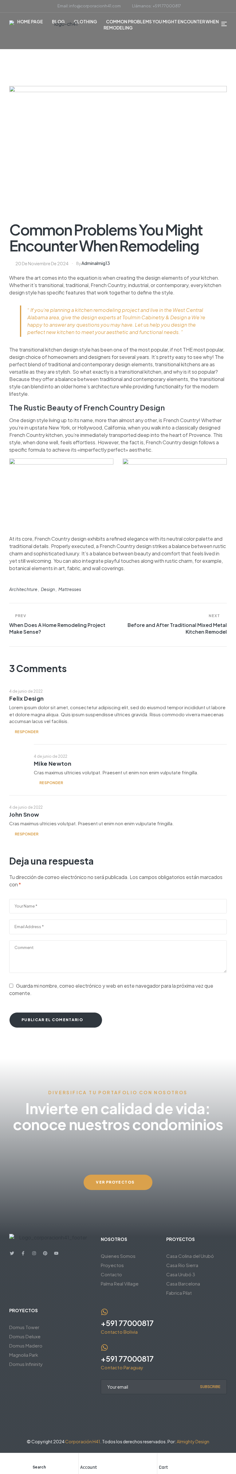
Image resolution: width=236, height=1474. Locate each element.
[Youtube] (56, 1253)
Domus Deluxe (25, 1336)
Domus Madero (25, 1345)
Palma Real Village (120, 1283)
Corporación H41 (82, 1441)
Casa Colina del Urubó (190, 1256)
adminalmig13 (95, 263)
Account (88, 1467)
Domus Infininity (26, 1364)
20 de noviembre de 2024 (42, 263)
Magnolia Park (23, 1355)
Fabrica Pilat (179, 1293)
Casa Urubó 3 (180, 1274)
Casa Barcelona (183, 1283)
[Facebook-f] (23, 1253)
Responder (26, 731)
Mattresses (69, 589)
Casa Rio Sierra (182, 1265)
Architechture (23, 589)
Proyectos (112, 1265)
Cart (163, 1467)
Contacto (111, 1274)
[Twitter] (12, 1253)
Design (48, 589)
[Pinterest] (45, 1253)
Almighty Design (193, 1441)
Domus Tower (24, 1327)
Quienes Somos (118, 1256)
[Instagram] (34, 1253)
